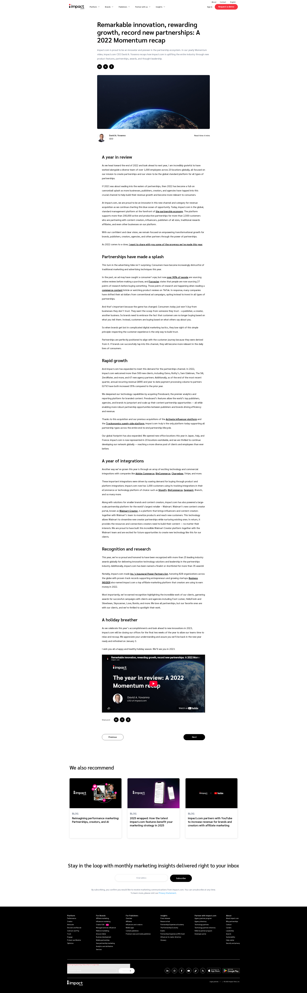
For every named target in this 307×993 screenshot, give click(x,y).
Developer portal (200, 934)
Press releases (165, 918)
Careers (228, 928)
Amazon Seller (101, 934)
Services (99, 949)
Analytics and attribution (104, 946)
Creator (69, 921)
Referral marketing (102, 931)
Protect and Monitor (74, 940)
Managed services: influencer (106, 928)
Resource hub (165, 921)
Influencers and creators (134, 924)
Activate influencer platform (181, 419)
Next (194, 737)
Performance (71, 918)
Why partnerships (232, 921)
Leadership (230, 931)
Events (162, 931)
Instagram (174, 970)
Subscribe (181, 878)
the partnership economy (169, 211)
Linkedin (167, 970)
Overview (129, 918)
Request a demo (226, 6)
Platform (71, 915)
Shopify (162, 489)
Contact (223, 2)
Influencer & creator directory (170, 937)
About (228, 915)
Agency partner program (203, 918)
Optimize (70, 943)
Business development (103, 937)
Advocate (70, 924)
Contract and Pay (73, 931)
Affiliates (129, 921)
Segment (188, 489)
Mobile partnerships (102, 940)
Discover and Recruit (74, 928)
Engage (69, 937)
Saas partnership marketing (105, 943)
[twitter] (105, 66)
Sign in (209, 7)
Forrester (154, 281)
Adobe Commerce (145, 473)
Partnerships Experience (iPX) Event (172, 934)
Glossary (163, 940)
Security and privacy (233, 943)
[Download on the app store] (214, 970)
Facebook (181, 970)
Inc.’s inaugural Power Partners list (149, 573)
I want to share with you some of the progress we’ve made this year (165, 244)
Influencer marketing (103, 921)
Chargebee (177, 473)
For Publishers (132, 915)
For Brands (101, 915)
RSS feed (202, 970)
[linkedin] (99, 66)
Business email (75, 970)
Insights (163, 915)
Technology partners (202, 924)
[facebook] (111, 66)
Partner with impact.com (205, 915)
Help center (230, 940)
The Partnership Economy (169, 928)
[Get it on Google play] (231, 970)
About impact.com (232, 918)
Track (69, 934)
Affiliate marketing (102, 918)
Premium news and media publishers (138, 934)
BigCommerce (163, 473)
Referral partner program (203, 931)
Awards (228, 934)
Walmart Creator (128, 510)
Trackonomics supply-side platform (125, 423)
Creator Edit (100, 924)
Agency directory (201, 921)
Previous (113, 737)
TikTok (195, 970)
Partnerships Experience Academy (172, 924)
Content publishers (132, 931)
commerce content (112, 290)
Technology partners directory (205, 928)
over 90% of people (177, 277)
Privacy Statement (167, 892)
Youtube (188, 970)
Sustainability (230, 937)
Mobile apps (130, 928)
